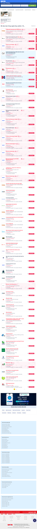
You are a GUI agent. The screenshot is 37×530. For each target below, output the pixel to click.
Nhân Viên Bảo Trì (9, 312)
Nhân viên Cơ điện (9, 298)
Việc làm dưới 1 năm (5, 501)
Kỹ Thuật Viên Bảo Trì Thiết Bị (11, 96)
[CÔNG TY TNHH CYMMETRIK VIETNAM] (3, 245)
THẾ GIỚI (4, 519)
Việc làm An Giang (4, 441)
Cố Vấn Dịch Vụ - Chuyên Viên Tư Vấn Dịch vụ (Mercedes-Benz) (13, 168)
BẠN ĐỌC (32, 517)
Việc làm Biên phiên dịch (5, 431)
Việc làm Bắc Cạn (4, 445)
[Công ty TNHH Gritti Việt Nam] (3, 53)
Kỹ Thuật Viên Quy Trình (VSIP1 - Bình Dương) (12, 111)
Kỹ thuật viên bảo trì (9, 333)
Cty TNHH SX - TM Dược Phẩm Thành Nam (12, 299)
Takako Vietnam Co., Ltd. (9, 205)
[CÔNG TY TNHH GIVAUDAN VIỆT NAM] (3, 327)
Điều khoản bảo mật (16, 527)
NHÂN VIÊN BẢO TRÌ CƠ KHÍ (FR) (11, 204)
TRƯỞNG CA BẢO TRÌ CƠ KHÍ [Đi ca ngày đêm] (13, 75)
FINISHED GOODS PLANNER (10, 326)
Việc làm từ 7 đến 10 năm (5, 504)
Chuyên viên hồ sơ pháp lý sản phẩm (12, 376)
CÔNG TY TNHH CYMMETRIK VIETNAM (11, 244)
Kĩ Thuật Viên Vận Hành (10, 197)
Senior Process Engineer (10, 44)
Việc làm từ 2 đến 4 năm (5, 502)
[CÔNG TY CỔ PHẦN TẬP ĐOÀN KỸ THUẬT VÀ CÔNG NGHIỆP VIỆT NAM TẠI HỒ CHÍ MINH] (3, 306)
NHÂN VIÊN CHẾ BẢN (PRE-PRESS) (12, 243)
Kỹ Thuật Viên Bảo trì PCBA (10, 276)
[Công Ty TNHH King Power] (3, 258)
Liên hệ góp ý (21, 527)
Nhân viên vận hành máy (10, 270)
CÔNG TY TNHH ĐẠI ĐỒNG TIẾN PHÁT (11, 90)
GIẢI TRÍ (18, 519)
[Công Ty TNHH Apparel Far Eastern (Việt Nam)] (3, 285)
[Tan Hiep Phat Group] (3, 271)
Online (3, 410)
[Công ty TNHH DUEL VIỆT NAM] (3, 238)
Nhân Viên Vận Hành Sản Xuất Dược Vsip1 (13, 249)
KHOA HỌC (25, 517)
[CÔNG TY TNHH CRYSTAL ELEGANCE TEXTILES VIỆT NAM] (3, 77)
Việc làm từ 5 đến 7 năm (5, 503)
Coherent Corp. (8, 46)
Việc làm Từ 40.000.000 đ (6, 462)
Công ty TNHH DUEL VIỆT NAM (10, 237)
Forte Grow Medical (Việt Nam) (10, 313)
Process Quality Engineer (10, 127)
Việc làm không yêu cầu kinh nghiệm (7, 498)
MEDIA (4, 516)
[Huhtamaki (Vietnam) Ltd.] (3, 219)
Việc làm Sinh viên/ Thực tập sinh (7, 468)
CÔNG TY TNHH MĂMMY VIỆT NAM (11, 377)
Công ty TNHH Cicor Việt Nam (10, 104)
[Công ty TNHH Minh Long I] (3, 358)
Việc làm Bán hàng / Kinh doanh (7, 426)
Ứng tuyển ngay (31, 33)
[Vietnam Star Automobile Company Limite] (3, 169)
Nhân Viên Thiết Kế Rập (10, 284)
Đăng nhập (34, 2)
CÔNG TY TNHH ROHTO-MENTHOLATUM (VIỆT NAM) (13, 320)
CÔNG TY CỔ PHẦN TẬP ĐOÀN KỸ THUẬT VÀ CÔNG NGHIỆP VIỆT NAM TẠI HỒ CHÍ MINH (14, 305)
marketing (9, 412)
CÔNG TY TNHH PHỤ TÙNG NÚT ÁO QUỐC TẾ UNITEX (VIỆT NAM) (15, 38)
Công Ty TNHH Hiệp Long (9, 364)
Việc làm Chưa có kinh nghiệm (6, 499)
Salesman (14, 412)
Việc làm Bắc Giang (5, 446)
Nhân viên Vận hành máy (10, 176)
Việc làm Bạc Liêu (4, 444)
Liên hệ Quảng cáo (10, 527)
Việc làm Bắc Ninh (5, 447)
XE (11, 519)
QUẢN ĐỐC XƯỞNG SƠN (10, 210)
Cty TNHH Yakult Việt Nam (10, 83)
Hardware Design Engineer (10, 190)
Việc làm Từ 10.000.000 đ (5, 457)
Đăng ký (31, 2)
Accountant (4, 412)
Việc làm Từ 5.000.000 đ (5, 455)
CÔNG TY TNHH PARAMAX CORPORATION (12, 349)
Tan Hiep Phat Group (9, 271)
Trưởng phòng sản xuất (10, 304)
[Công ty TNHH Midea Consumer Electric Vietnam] (3, 232)
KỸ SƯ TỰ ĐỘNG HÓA (9, 223)
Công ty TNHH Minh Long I (10, 357)
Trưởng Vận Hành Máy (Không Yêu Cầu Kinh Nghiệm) (14, 217)
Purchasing (19, 412)
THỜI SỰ (4, 517)
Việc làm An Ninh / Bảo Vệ (6, 424)
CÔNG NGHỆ (11, 517)
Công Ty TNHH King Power (10, 258)
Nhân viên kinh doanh (16, 410)
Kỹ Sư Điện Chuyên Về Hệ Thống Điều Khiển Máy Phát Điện (15, 257)
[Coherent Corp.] (3, 46)
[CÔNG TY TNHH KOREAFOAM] (3, 343)
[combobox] (7, 6)
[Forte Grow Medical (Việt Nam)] (3, 314)
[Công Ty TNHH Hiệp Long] (3, 364)
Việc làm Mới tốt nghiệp (5, 470)
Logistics (23, 410)
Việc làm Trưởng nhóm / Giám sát (7, 472)
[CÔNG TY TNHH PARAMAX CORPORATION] (3, 350)
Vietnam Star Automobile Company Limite (12, 169)
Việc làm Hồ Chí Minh (5, 440)
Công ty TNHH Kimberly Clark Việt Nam (11, 198)
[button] (33, 1)
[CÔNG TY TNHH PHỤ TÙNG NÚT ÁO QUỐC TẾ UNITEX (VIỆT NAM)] (3, 38)
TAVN (7, 384)
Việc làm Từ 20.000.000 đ (6, 460)
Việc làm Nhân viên (5, 471)
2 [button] (16, 389)
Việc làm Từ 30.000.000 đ (6, 461)
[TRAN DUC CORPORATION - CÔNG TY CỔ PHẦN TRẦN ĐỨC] (3, 31)
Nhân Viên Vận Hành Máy (10, 151)
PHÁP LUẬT (4, 520)
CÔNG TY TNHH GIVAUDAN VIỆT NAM (11, 327)
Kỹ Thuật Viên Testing (9, 291)
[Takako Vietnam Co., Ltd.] (3, 206)
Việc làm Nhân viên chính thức (6, 483)
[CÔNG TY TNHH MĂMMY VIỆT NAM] (3, 378)
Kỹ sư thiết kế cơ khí (9, 89)
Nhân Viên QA (8, 362)
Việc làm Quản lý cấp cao (6, 475)
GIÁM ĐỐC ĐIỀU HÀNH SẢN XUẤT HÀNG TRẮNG (14, 183)
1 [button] (14, 389)
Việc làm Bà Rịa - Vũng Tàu (6, 442)
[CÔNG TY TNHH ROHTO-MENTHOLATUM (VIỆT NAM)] (3, 320)
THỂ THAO (25, 516)
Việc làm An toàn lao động (6, 425)
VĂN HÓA (18, 517)
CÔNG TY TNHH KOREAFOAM (10, 342)
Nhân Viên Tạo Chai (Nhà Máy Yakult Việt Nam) (13, 82)
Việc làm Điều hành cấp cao (6, 476)
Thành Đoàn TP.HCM (21, 526)
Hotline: (26, 527)
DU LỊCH (11, 520)
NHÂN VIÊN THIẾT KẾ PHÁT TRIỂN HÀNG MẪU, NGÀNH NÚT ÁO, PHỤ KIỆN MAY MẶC (15, 52)
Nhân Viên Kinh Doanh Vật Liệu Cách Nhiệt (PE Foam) (15, 341)
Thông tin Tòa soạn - (16, 526)
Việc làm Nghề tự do (5, 486)
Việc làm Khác (4, 487)
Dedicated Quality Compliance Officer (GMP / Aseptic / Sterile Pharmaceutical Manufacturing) (15, 319)
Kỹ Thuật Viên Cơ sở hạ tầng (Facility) (12, 370)
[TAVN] (3, 70)
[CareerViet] (32, 512)
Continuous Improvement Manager (12, 136)
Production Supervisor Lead (11, 263)
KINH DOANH (11, 516)
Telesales (24, 412)
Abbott (7, 250)
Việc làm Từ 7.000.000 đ (5, 456)
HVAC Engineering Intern (10, 383)
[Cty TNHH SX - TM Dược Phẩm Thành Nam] (3, 300)
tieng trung (28, 410)
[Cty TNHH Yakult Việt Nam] (3, 84)
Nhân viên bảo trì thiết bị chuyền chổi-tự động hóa (14, 230)
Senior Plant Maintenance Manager (12, 119)
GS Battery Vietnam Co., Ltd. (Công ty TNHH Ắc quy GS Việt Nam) (14, 334)
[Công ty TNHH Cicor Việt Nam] (3, 105)
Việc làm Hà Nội (4, 439)
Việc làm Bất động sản (5, 430)
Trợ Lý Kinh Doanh (9, 60)
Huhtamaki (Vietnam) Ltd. (10, 218)
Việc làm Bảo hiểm (5, 429)
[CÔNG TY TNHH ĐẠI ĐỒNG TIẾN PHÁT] (3, 91)
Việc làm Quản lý (4, 473)
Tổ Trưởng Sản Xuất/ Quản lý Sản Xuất (12, 356)
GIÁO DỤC (32, 516)
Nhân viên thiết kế (9, 236)
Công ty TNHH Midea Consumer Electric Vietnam (13, 231)
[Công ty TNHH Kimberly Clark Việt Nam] (3, 199)
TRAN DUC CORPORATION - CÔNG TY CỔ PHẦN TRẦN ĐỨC (14, 184)
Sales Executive (8, 410)
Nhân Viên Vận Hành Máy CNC (11, 143)
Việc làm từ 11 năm (4, 506)
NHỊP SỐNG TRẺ (18, 516)
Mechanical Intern (9, 68)
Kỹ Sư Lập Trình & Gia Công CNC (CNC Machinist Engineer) (12, 159)
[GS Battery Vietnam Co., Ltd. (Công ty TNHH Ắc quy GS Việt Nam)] (3, 335)
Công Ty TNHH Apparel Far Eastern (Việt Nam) (12, 285)
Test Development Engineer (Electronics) (13, 103)
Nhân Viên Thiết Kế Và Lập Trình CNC (12, 348)
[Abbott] (3, 251)
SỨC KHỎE (25, 519)
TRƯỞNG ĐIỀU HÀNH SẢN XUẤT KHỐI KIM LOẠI (13, 29)
